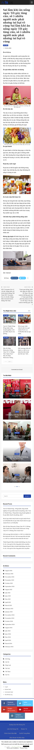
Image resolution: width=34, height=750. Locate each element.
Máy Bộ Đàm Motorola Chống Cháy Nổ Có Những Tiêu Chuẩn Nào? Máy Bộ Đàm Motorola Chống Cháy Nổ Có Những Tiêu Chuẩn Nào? (16, 529)
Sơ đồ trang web (24, 733)
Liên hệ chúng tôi (12, 729)
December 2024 (9, 615)
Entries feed (8, 689)
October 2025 (9, 583)
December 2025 (9, 577)
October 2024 (9, 621)
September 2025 (9, 586)
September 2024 (10, 624)
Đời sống (6, 45)
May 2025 (8, 599)
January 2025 (9, 612)
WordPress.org (8, 694)
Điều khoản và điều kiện (17, 737)
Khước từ (24, 729)
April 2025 (8, 602)
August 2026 (8, 570)
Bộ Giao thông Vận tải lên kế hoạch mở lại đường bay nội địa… (17, 395)
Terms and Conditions (13, 748)
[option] (17, 431)
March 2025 (8, 605)
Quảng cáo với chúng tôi (17, 724)
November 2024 (9, 618)
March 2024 (8, 643)
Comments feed (9, 692)
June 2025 (8, 596)
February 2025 (9, 608)
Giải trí (7, 662)
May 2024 (8, 637)
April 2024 (8, 640)
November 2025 (9, 580)
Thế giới (17, 432)
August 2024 (8, 628)
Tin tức (17, 390)
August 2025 (8, 589)
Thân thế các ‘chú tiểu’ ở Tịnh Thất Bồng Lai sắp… (17, 479)
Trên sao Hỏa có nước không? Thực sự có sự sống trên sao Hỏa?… (17, 437)
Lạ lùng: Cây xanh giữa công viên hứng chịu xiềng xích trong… (17, 458)
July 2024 (7, 631)
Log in (6, 686)
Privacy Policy (23, 748)
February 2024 (9, 647)
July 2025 (7, 593)
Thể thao (7, 671)
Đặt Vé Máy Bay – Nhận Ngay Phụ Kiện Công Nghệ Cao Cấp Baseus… (17, 416)
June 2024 (8, 634)
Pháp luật (17, 474)
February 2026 (9, 574)
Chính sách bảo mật (10, 733)
